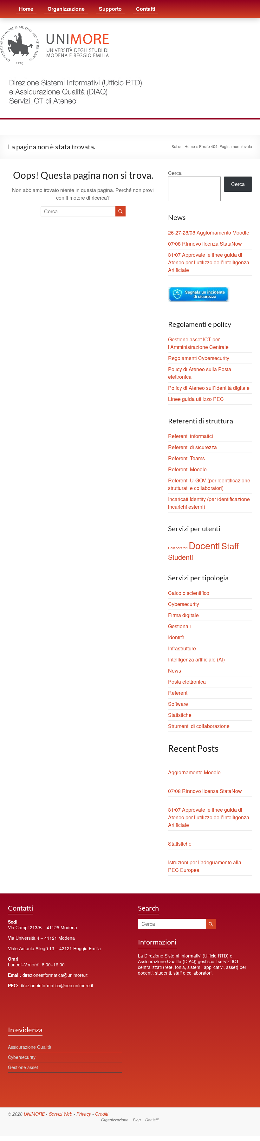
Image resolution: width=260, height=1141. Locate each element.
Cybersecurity (183, 604)
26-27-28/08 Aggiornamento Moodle (208, 232)
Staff (230, 545)
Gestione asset (23, 1067)
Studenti (180, 557)
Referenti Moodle (187, 469)
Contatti (145, 8)
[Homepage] (72, 74)
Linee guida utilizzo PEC (196, 399)
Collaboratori (177, 547)
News (174, 670)
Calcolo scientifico (188, 592)
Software (178, 703)
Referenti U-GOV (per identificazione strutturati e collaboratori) (209, 484)
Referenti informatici (190, 436)
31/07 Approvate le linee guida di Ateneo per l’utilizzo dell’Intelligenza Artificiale (208, 262)
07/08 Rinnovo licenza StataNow (205, 243)
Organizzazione (66, 8)
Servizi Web (60, 1114)
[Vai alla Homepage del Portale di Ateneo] (54, 29)
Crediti (101, 1114)
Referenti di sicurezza (192, 447)
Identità (176, 637)
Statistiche (180, 715)
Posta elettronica (187, 681)
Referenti (178, 692)
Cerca (175, 173)
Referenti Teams (186, 458)
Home (26, 8)
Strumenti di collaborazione (199, 726)
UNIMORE (34, 1114)
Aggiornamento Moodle (194, 772)
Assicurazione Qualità (29, 1047)
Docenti (204, 545)
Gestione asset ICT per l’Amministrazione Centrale (198, 343)
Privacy (83, 1114)
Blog (137, 1119)
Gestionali (179, 626)
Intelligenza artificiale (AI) (196, 659)
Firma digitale (183, 615)
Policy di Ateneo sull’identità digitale (209, 387)
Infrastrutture (182, 648)
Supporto (110, 8)
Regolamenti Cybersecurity (198, 358)
